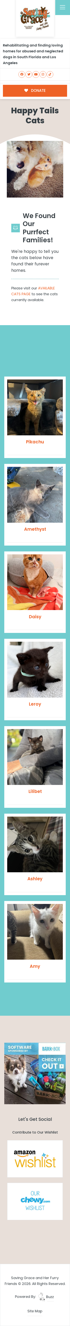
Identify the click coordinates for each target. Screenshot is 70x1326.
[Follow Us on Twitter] (28, 74)
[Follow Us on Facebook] (21, 74)
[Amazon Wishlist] (35, 1158)
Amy (35, 966)
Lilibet (35, 791)
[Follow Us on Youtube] (35, 74)
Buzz (49, 1296)
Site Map (34, 1311)
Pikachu (35, 442)
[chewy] (35, 1201)
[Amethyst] (35, 495)
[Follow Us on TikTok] (50, 74)
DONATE (38, 90)
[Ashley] (35, 844)
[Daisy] (35, 582)
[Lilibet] (35, 757)
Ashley (35, 879)
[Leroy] (35, 670)
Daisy (35, 617)
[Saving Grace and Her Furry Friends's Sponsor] (35, 1073)
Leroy (35, 704)
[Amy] (35, 932)
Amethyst (35, 529)
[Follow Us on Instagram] (43, 74)
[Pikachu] (35, 407)
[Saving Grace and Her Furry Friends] (35, 17)
